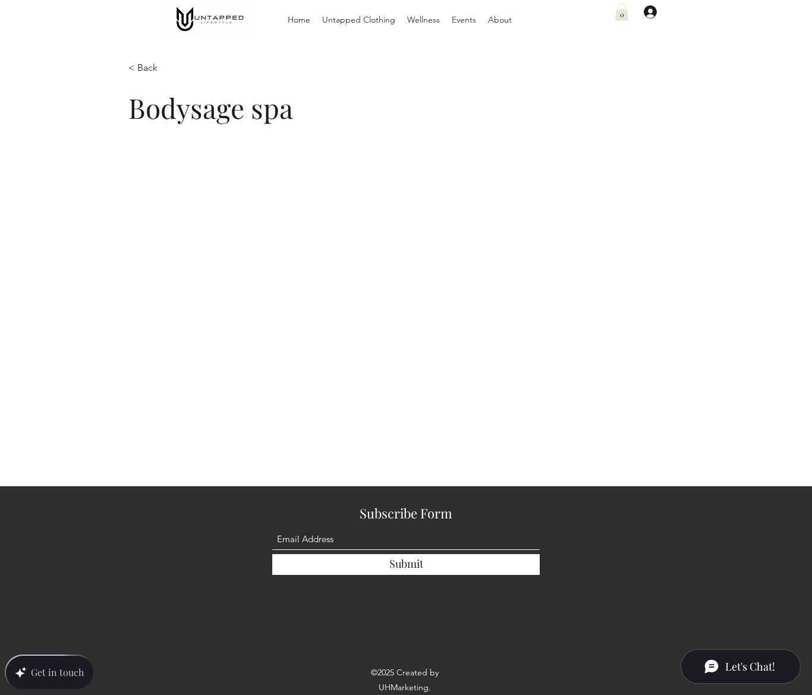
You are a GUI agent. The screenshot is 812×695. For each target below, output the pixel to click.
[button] (358, 20)
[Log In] (644, 12)
